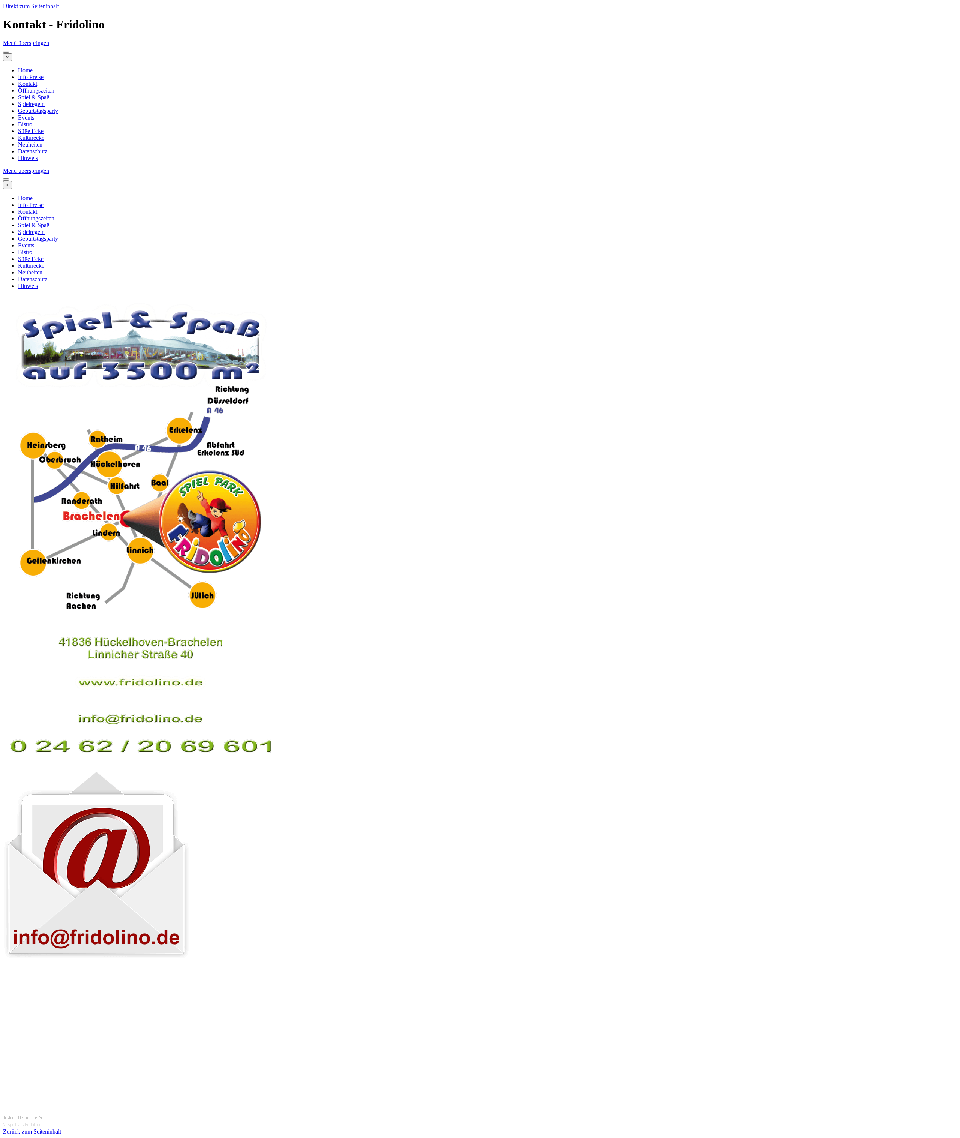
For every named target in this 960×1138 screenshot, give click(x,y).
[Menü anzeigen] (6, 52)
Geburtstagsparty (38, 111)
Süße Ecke (31, 131)
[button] (96, 963)
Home (25, 70)
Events (26, 117)
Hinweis (28, 158)
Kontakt (27, 84)
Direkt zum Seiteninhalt (31, 6)
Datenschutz (32, 151)
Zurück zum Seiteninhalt (32, 1131)
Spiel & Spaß (34, 97)
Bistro (25, 124)
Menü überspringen (26, 43)
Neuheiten (30, 144)
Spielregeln (31, 104)
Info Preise (31, 77)
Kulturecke (31, 138)
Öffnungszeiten (36, 90)
